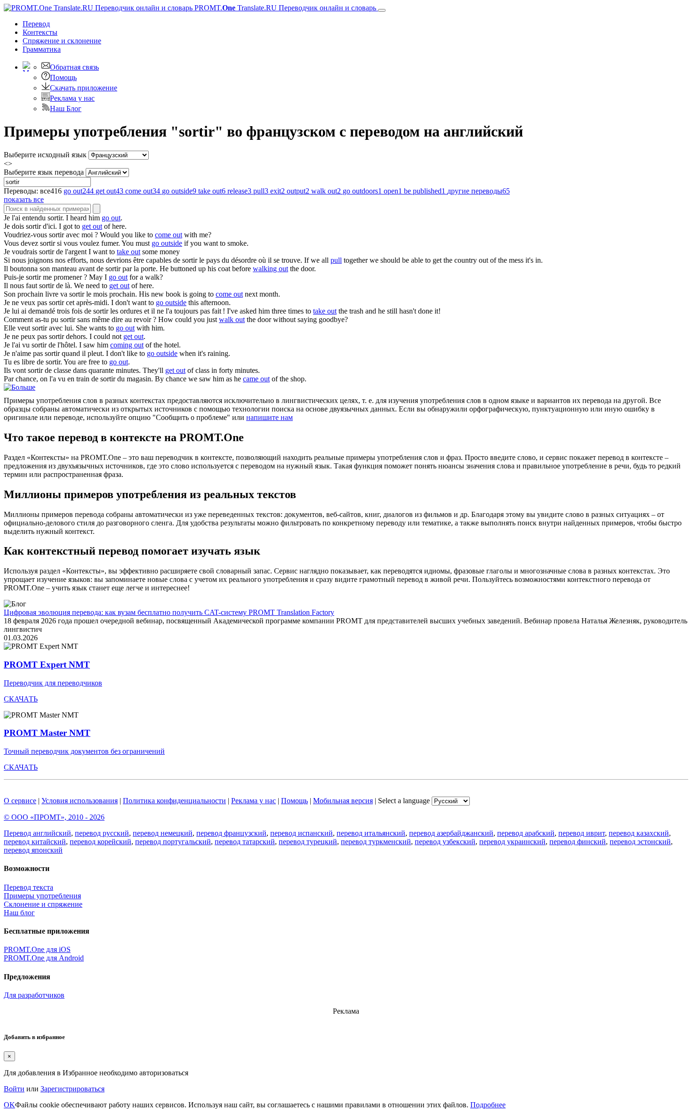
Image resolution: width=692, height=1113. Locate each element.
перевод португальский (173, 842)
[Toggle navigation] (382, 10)
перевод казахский (639, 833)
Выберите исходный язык (45, 155)
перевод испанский (301, 833)
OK (9, 1105)
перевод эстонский (640, 842)
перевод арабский (526, 833)
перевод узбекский (445, 842)
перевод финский (577, 842)
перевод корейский (100, 842)
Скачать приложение (83, 88)
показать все (24, 199)
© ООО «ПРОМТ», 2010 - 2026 (54, 817)
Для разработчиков (34, 995)
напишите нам (269, 417)
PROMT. (284, 8)
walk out (232, 319)
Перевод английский (37, 833)
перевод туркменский (376, 842)
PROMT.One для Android (44, 958)
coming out (127, 345)
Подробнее (488, 1105)
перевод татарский (245, 842)
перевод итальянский (371, 833)
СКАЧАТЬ (21, 699)
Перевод (36, 24)
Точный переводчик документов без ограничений (84, 751)
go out (111, 218)
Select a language (404, 801)
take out (128, 252)
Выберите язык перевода (44, 172)
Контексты (40, 32)
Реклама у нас (72, 98)
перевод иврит (581, 833)
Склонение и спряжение (43, 904)
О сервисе (20, 801)
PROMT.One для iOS (37, 949)
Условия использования (79, 801)
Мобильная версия (343, 801)
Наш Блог (65, 109)
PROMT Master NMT (47, 733)
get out (92, 226)
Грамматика (42, 49)
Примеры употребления (42, 896)
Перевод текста (28, 887)
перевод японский (33, 850)
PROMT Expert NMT (47, 664)
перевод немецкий (163, 833)
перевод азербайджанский (451, 833)
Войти (14, 1089)
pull (336, 260)
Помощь (63, 77)
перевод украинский (512, 842)
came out (256, 379)
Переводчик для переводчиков (53, 683)
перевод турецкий (308, 842)
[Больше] (19, 387)
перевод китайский (35, 842)
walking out (270, 269)
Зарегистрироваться (72, 1089)
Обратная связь (74, 67)
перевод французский (231, 833)
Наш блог (19, 913)
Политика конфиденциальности (174, 801)
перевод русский (102, 833)
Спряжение (62, 41)
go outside (167, 243)
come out (168, 235)
